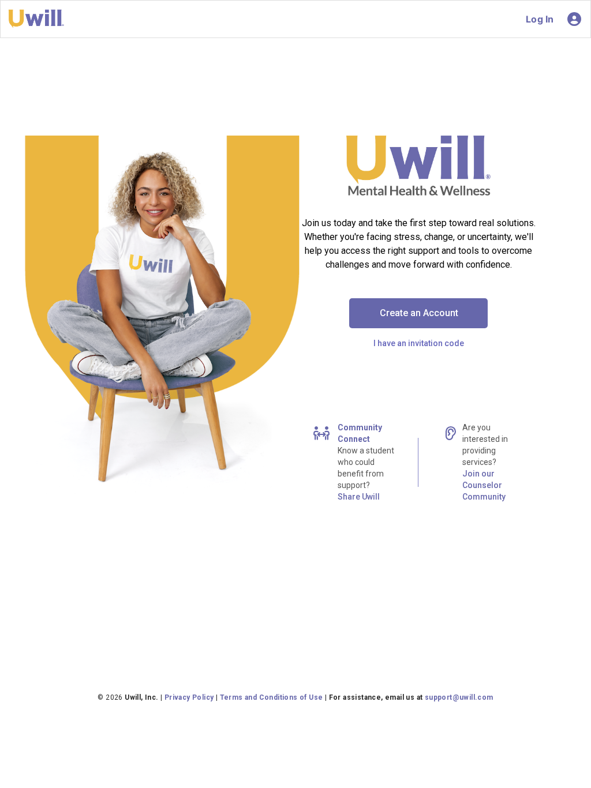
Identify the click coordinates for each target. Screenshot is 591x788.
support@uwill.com (459, 697)
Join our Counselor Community (484, 485)
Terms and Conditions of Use (271, 697)
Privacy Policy (189, 697)
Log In (539, 19)
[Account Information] (574, 19)
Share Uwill (359, 496)
